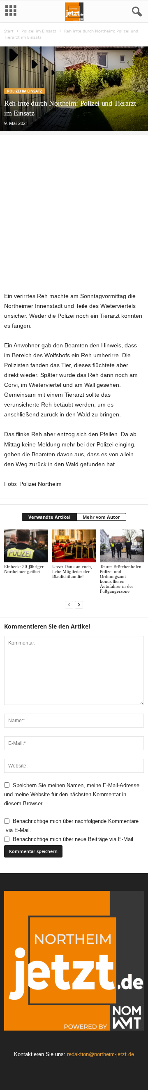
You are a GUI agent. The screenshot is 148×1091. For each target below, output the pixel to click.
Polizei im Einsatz (38, 31)
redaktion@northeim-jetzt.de (100, 1054)
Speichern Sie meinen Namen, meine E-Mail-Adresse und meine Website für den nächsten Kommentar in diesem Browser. (71, 794)
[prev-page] (69, 605)
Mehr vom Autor (101, 517)
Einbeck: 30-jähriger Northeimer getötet (24, 569)
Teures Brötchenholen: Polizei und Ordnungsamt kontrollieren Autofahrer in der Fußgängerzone (121, 579)
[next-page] (79, 605)
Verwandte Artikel (49, 517)
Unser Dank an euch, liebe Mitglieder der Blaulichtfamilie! (72, 571)
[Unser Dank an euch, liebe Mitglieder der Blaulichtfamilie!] (74, 545)
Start (9, 31)
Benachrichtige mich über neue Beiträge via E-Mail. (74, 839)
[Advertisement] (74, 209)
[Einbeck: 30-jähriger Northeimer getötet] (26, 545)
